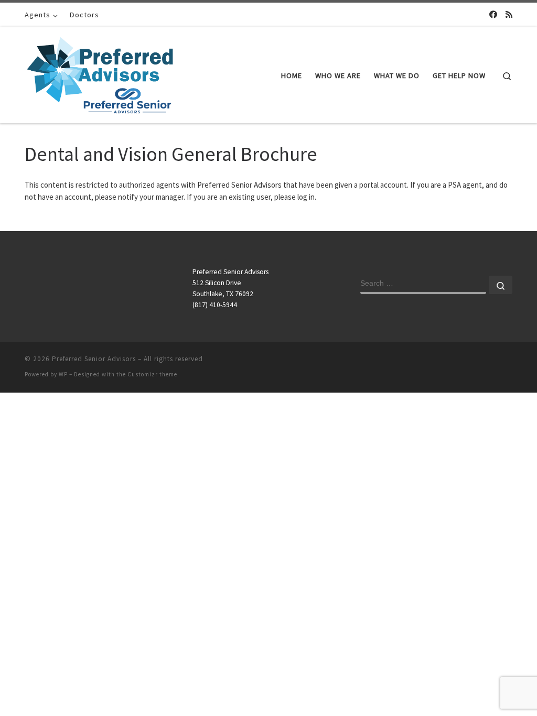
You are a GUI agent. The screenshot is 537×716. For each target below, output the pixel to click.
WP (63, 374)
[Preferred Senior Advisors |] (100, 73)
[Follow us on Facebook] (493, 14)
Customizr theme (152, 374)
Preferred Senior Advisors (94, 358)
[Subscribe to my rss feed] (509, 14)
